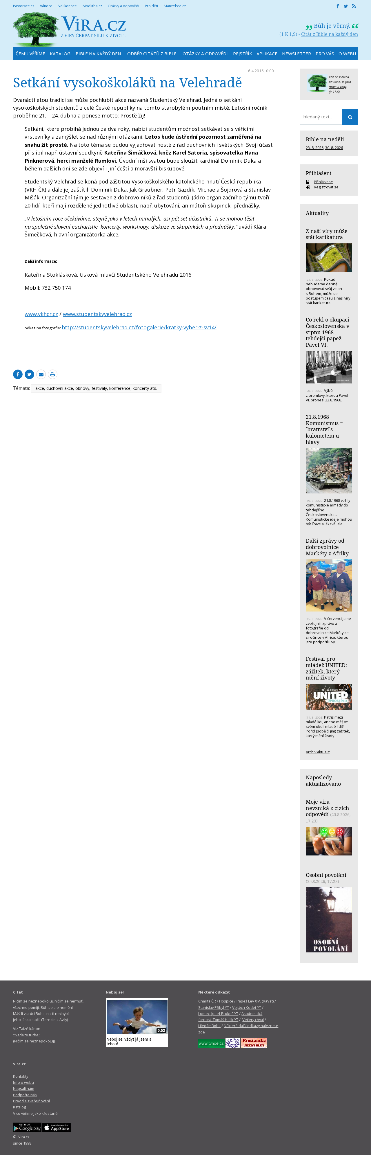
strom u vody (337, 87)
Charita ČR (207, 1001)
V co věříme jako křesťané (35, 1113)
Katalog (19, 1107)
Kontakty (20, 1076)
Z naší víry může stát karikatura (327, 234)
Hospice (226, 1001)
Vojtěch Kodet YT (246, 1007)
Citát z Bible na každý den (329, 34)
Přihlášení (319, 173)
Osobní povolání (326, 874)
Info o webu (23, 1082)
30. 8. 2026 (334, 147)
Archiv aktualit (318, 751)
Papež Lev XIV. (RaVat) (255, 1001)
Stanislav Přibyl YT (213, 1007)
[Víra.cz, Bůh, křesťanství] (70, 29)
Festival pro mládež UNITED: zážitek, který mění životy (326, 668)
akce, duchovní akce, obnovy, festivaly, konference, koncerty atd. (96, 388)
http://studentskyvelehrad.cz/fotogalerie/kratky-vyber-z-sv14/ (139, 327)
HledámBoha (209, 1025)
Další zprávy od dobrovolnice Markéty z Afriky (327, 547)
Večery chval (253, 1019)
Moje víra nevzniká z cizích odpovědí (327, 808)
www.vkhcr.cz (41, 314)
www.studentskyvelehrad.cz (97, 314)
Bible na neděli (325, 139)
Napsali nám (23, 1088)
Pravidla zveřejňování (31, 1100)
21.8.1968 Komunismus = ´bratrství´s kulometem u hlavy (324, 429)
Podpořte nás (25, 1094)
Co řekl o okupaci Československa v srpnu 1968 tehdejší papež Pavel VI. (327, 332)
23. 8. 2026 (314, 147)
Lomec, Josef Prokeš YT (218, 1013)
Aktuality (317, 213)
